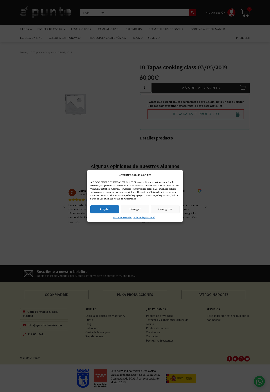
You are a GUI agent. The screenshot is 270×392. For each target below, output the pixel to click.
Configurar (165, 209)
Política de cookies (122, 217)
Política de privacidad (144, 217)
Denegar (135, 209)
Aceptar (105, 209)
